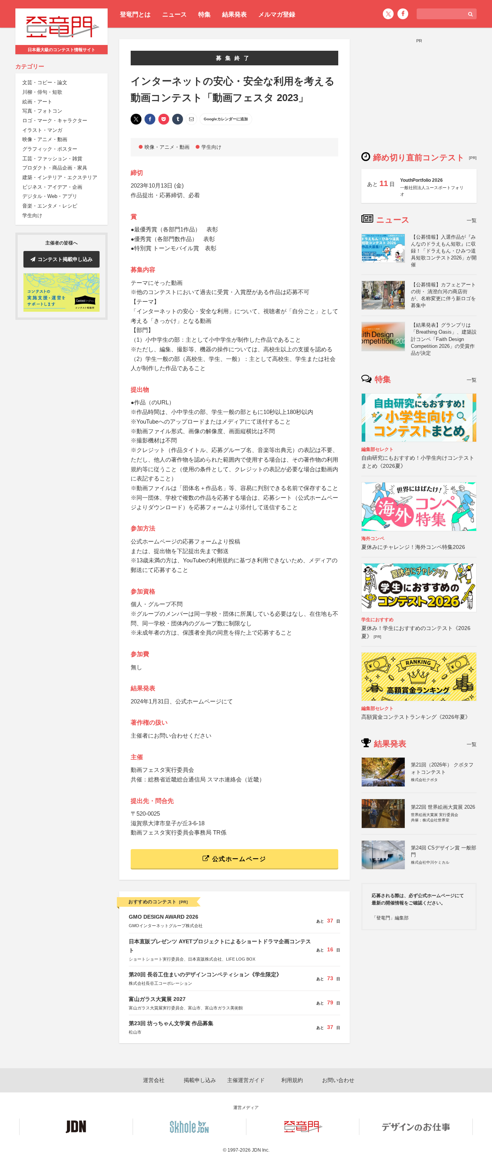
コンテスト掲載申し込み (65, 259)
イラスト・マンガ (42, 130)
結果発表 (234, 14)
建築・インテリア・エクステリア (59, 178)
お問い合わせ (338, 1080)
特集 (204, 14)
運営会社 (154, 1080)
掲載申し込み (200, 1080)
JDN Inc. (260, 1150)
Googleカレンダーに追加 (226, 119)
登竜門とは (135, 14)
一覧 (472, 220)
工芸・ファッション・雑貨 (52, 158)
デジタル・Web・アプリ (49, 196)
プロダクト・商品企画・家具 (54, 168)
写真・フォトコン (42, 111)
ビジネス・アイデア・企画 (52, 187)
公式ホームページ (238, 859)
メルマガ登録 (276, 14)
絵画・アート (37, 102)
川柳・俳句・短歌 (42, 92)
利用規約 (292, 1080)
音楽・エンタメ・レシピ (49, 206)
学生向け (32, 215)
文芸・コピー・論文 (44, 83)
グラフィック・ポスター (49, 149)
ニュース (174, 14)
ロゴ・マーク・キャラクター (54, 120)
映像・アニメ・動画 (44, 140)
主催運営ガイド (246, 1080)
